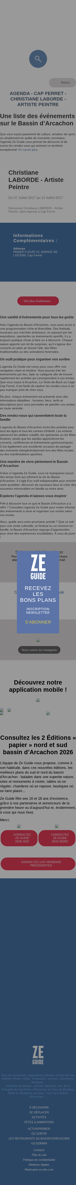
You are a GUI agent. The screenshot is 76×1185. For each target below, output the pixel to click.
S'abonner (38, 622)
